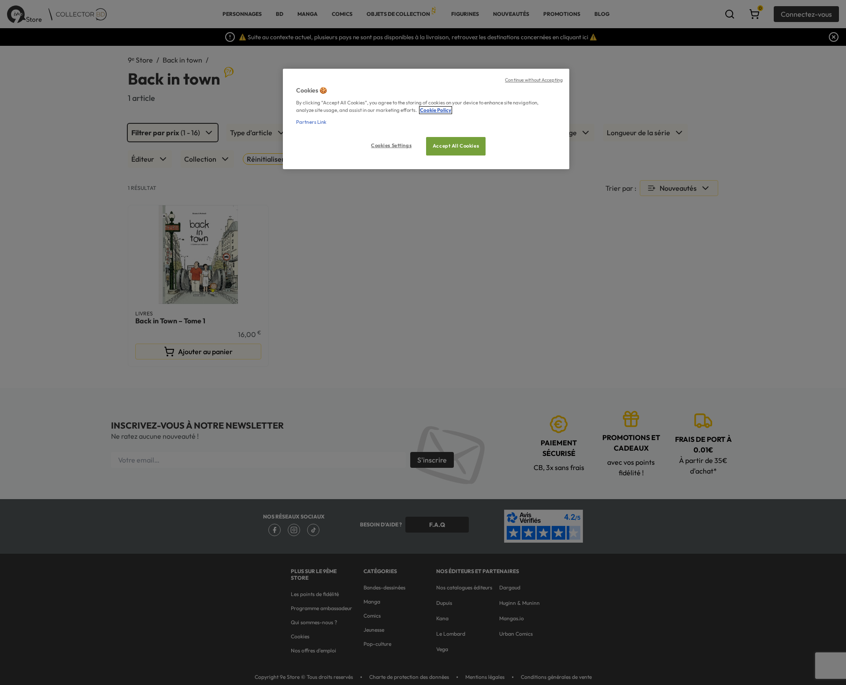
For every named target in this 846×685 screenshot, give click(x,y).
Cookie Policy (435, 110)
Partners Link (311, 122)
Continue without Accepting (534, 80)
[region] (426, 119)
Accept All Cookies (456, 146)
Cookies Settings (391, 145)
